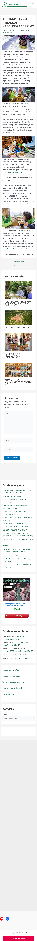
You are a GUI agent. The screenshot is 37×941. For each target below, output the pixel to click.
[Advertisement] (18, 825)
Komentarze (6, 30)
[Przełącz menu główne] (33, 4)
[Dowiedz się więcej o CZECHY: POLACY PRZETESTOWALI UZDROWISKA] (18, 342)
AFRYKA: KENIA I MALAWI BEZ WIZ (19, 655)
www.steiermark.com (15, 172)
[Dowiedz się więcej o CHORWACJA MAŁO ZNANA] (18, 317)
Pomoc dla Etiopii (8, 694)
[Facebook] (7, 919)
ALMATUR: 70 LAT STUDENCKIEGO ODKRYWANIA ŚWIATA (18, 382)
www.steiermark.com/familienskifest (15, 249)
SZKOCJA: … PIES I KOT (10, 555)
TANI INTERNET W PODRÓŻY (21, 658)
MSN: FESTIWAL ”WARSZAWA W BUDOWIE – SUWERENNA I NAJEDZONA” (18, 303)
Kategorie (5, 715)
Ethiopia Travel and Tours (11, 670)
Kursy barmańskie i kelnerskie (12, 688)
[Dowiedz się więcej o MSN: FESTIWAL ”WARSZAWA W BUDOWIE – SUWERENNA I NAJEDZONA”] (18, 290)
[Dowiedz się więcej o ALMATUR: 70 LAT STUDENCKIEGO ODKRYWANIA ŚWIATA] (18, 370)
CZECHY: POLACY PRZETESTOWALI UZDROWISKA (12, 356)
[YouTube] (1, 919)
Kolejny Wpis (18, 266)
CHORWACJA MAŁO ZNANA (17, 328)
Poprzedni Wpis (18, 261)
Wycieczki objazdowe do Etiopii (13, 682)
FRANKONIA (6, 545)
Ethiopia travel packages (11, 676)
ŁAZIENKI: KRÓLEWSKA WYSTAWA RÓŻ (16, 530)
